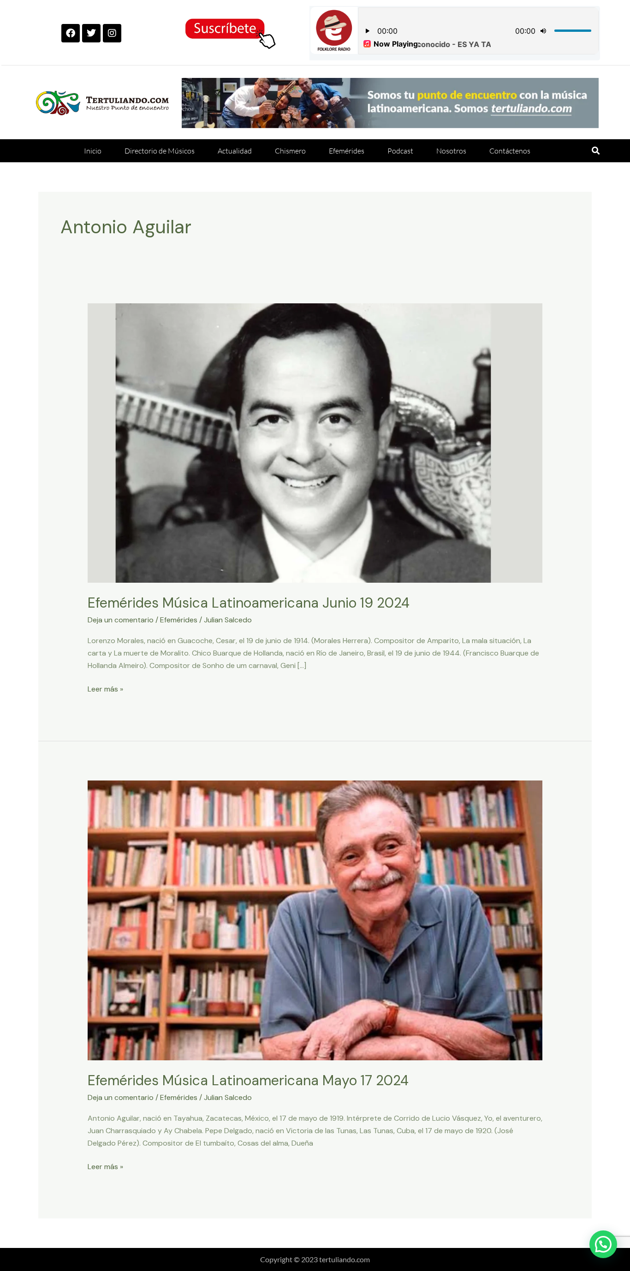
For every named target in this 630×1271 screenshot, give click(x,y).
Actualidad (235, 150)
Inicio (92, 150)
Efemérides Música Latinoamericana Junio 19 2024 (249, 603)
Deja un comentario (121, 620)
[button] (596, 151)
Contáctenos (509, 150)
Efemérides (346, 150)
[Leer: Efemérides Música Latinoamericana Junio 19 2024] (315, 442)
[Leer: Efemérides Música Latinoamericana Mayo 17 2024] (315, 920)
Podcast (400, 150)
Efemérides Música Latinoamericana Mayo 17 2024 (248, 1080)
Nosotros (451, 150)
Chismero (290, 150)
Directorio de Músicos (160, 150)
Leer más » (105, 688)
